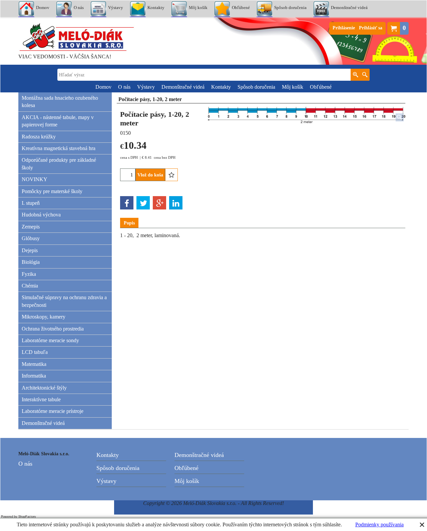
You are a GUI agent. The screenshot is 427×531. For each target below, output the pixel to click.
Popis (129, 222)
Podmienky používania (379, 524)
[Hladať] (365, 75)
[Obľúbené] (171, 175)
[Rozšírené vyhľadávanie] (355, 75)
